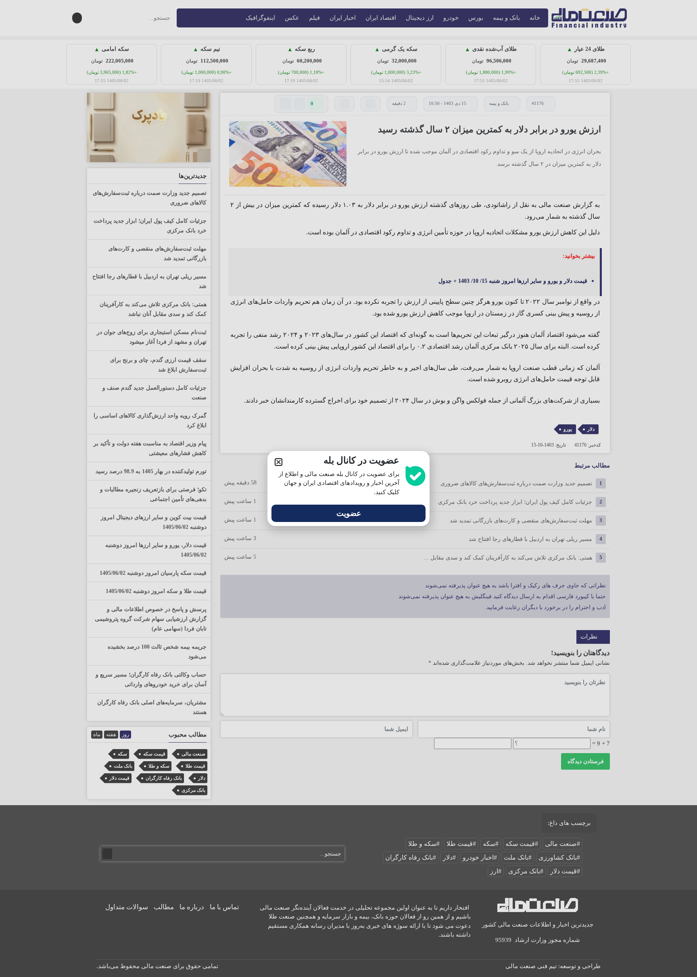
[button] (278, 462)
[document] (348, 488)
